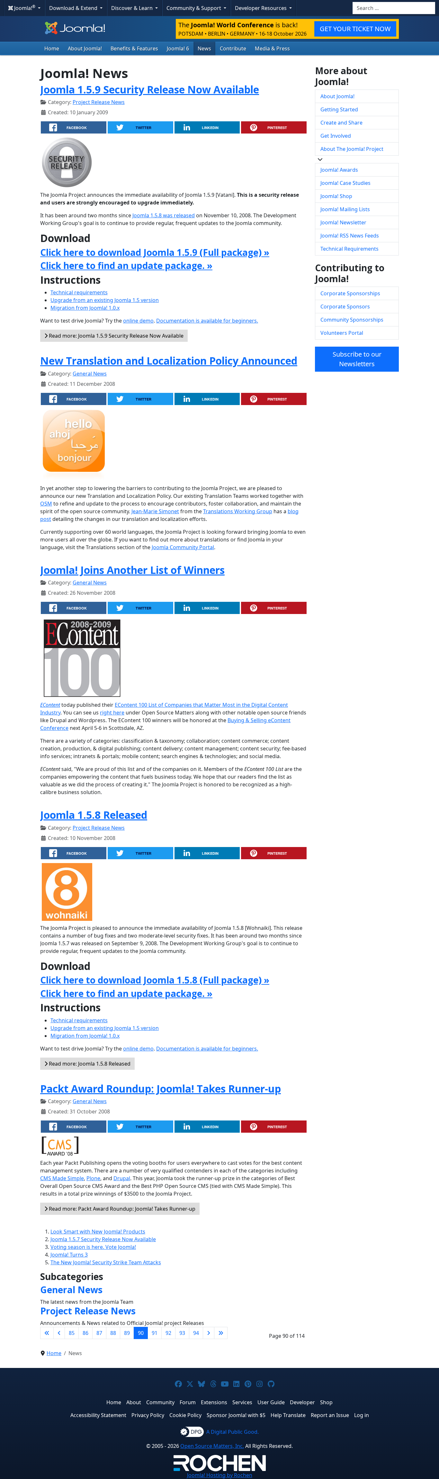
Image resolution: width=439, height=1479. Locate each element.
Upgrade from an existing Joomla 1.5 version (104, 300)
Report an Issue (330, 1415)
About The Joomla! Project (351, 148)
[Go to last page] (221, 1333)
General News (90, 373)
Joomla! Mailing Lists (345, 209)
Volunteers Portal (341, 332)
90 (141, 1332)
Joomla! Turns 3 (69, 1254)
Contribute (233, 48)
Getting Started (339, 109)
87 (99, 1332)
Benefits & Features (134, 48)
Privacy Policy (147, 1415)
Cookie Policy (185, 1415)
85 (72, 1332)
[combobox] (394, 8)
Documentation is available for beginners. (207, 320)
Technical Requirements (349, 248)
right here (112, 712)
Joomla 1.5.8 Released (93, 815)
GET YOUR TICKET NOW (355, 28)
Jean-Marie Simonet (155, 511)
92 (168, 1332)
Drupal (121, 1178)
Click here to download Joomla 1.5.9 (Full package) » (154, 252)
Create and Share (341, 122)
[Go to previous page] (59, 1333)
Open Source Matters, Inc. (212, 1445)
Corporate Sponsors (345, 306)
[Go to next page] (208, 1333)
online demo (138, 320)
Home (51, 48)
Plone (93, 1178)
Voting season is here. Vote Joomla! (93, 1246)
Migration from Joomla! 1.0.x (85, 307)
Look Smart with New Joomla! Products (97, 1231)
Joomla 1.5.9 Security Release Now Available (149, 89)
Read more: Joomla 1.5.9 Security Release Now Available (116, 335)
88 (113, 1332)
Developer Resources (261, 8)
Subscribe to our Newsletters (357, 359)
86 (85, 1332)
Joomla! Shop (336, 196)
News (204, 48)
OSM (46, 503)
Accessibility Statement (98, 1415)
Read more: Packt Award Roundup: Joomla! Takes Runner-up (121, 1208)
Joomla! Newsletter (343, 222)
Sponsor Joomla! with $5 (236, 1415)
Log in (361, 1415)
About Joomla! (85, 48)
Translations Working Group (237, 511)
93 (182, 1332)
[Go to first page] (47, 1333)
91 (154, 1332)
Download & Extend (74, 8)
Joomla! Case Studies (345, 182)
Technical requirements (79, 292)
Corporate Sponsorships (350, 293)
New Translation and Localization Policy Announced (168, 361)
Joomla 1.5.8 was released (163, 215)
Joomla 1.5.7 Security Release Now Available (103, 1239)
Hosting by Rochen (219, 1475)
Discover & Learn (132, 8)
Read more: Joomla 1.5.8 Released (89, 1063)
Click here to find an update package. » (126, 265)
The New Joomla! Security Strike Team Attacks (105, 1262)
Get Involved (335, 135)
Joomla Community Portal (183, 547)
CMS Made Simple (62, 1178)
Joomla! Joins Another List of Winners (132, 570)
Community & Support (194, 8)
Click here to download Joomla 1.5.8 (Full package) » (154, 980)
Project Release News (99, 102)
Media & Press (272, 48)
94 (196, 1332)
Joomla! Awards (339, 169)
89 (127, 1332)
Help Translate (288, 1415)
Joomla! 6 (178, 48)
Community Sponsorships (351, 319)
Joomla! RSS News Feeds (349, 235)
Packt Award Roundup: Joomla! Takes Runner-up (160, 1088)
